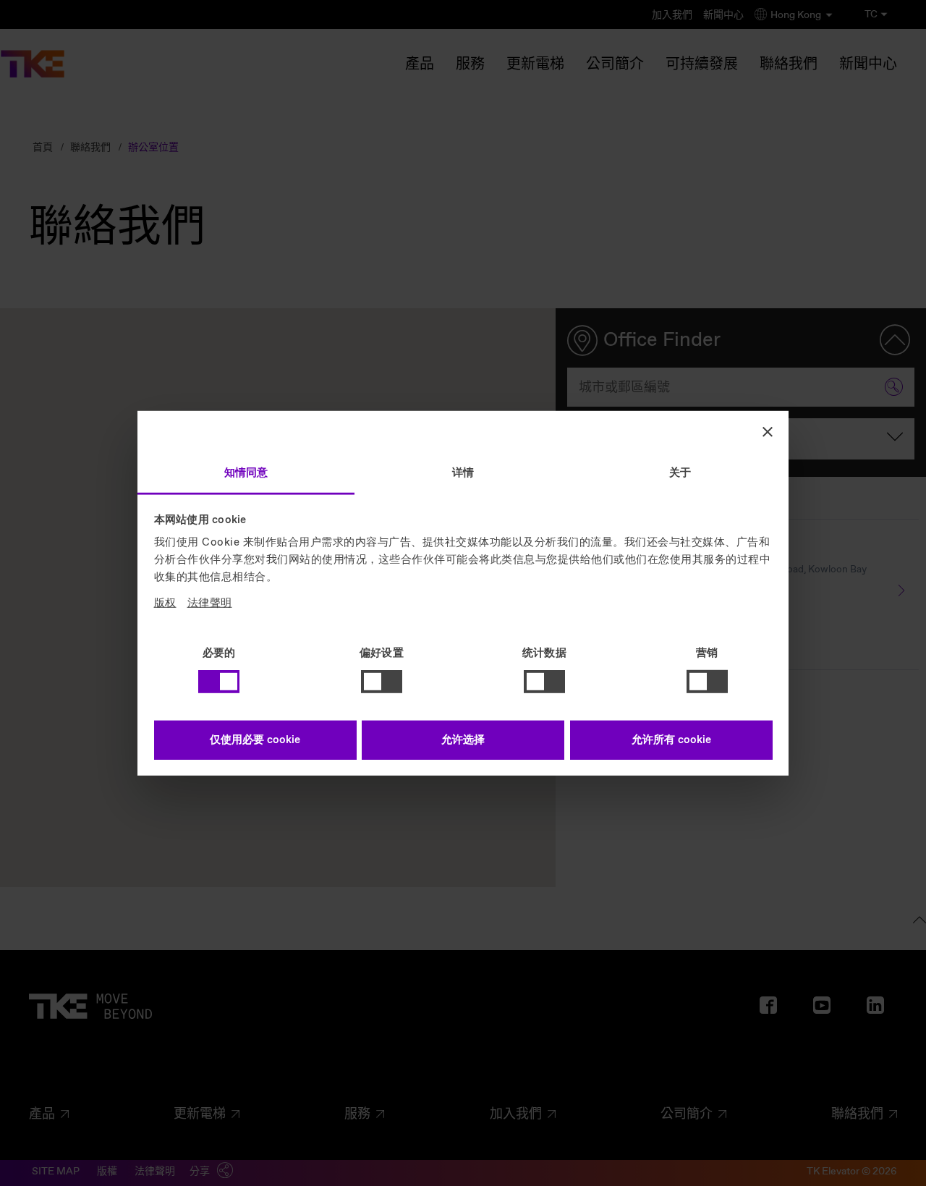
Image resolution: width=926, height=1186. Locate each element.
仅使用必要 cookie (255, 739)
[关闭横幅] (768, 432)
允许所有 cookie (671, 739)
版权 (165, 603)
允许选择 (463, 739)
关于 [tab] (680, 472)
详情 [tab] (463, 472)
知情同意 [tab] (246, 472)
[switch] (381, 681)
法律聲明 (209, 603)
